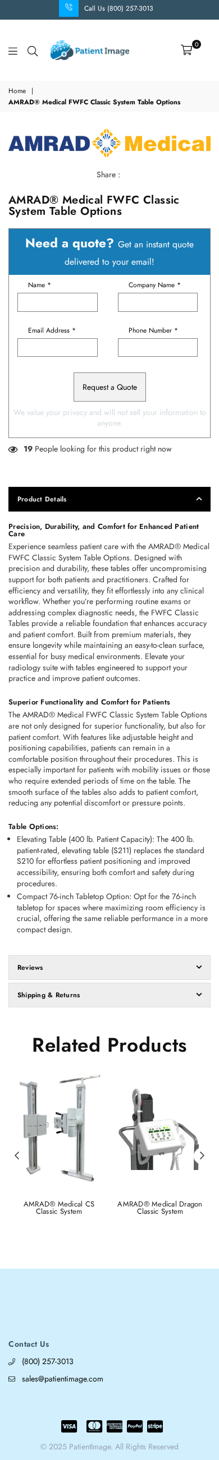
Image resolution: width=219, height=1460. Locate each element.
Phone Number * (153, 330)
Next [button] (202, 1156)
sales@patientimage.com (62, 1378)
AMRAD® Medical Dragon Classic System (159, 1208)
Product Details (42, 499)
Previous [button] (16, 1156)
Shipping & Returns (48, 995)
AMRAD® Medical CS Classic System (59, 1208)
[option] (109, 143)
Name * (39, 284)
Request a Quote (110, 387)
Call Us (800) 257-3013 (118, 8)
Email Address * (52, 330)
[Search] (32, 50)
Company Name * (155, 284)
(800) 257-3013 (48, 1361)
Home (17, 91)
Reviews (30, 967)
